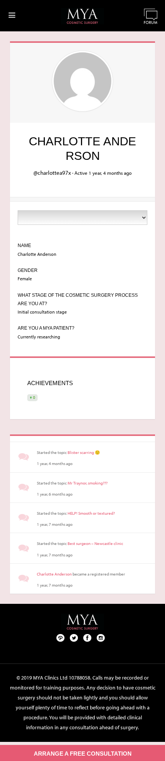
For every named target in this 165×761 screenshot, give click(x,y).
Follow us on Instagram (101, 637)
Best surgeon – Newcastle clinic (95, 543)
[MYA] (82, 16)
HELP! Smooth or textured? (91, 513)
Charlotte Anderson (54, 574)
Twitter (74, 637)
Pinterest (60, 637)
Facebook (87, 637)
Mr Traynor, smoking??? (87, 483)
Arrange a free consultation (83, 753)
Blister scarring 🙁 (84, 452)
